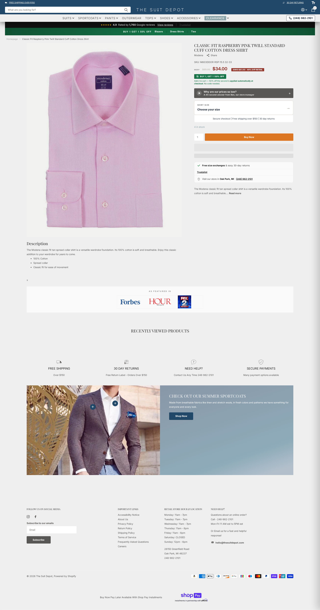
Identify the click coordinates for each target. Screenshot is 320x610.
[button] (243, 108)
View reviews (165, 24)
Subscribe (39, 539)
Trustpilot (185, 24)
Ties (193, 31)
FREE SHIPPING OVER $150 (22, 2)
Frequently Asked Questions (133, 541)
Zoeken (126, 10)
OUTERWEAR (131, 18)
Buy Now (249, 137)
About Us (123, 519)
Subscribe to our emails (40, 523)
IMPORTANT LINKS (128, 509)
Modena (198, 55)
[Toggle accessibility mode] (313, 3)
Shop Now (181, 416)
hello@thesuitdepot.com (230, 542)
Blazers (159, 31)
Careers (122, 546)
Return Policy (125, 528)
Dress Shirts (177, 31)
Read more (235, 193)
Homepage (12, 39)
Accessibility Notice (128, 514)
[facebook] (35, 516)
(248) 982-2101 (244, 179)
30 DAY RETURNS (295, 2)
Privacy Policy (125, 523)
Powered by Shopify (65, 576)
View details (115, 403)
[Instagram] (28, 516)
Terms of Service (127, 537)
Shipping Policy (126, 532)
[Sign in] (304, 9)
